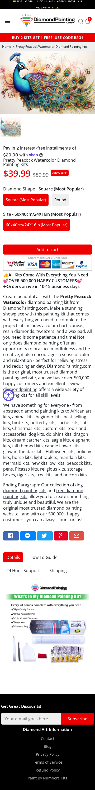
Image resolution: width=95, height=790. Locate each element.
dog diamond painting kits (43, 488)
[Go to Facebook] (11, 535)
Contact (47, 738)
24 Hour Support (23, 570)
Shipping (58, 570)
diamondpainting (20, 389)
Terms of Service (47, 762)
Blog (47, 746)
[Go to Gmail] (76, 535)
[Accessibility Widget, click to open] (9, 395)
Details (13, 557)
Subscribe (77, 719)
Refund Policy (48, 770)
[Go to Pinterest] (61, 535)
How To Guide (44, 557)
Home (6, 46)
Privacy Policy (47, 754)
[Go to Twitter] (45, 535)
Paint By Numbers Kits (47, 778)
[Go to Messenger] (28, 535)
